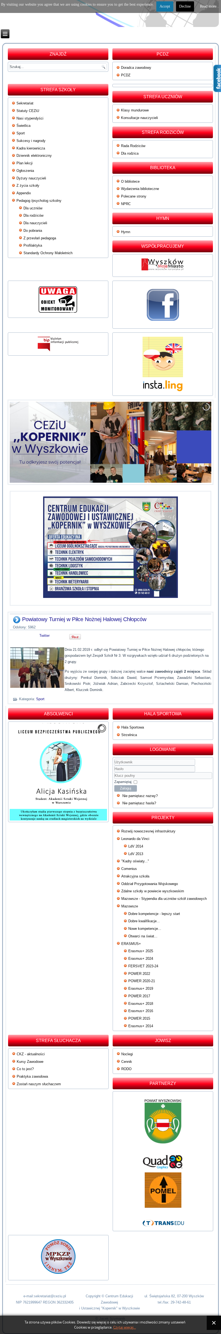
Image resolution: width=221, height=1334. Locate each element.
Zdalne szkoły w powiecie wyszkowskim (152, 891)
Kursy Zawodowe (30, 1062)
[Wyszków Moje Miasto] (163, 272)
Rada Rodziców (133, 146)
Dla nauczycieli (35, 223)
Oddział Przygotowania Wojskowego (149, 884)
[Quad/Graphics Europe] (163, 1162)
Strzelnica (129, 735)
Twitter (44, 636)
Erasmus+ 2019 (140, 988)
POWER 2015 (139, 1018)
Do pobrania (32, 231)
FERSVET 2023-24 (143, 966)
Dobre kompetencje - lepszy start (154, 914)
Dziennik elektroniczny (34, 156)
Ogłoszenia (25, 171)
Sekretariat (24, 103)
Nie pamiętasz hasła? (139, 803)
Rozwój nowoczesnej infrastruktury (148, 831)
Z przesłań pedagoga (39, 238)
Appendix (23, 193)
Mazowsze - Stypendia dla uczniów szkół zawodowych (164, 899)
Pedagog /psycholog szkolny (38, 201)
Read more (208, 6)
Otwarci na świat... (142, 936)
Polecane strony (133, 196)
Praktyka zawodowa (32, 1076)
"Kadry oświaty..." (135, 861)
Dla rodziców (33, 215)
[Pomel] (163, 1190)
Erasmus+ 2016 (140, 1011)
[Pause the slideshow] (194, 442)
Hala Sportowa (132, 727)
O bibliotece (130, 181)
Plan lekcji (24, 163)
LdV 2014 (135, 846)
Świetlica (23, 126)
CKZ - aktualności (31, 1054)
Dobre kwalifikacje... (144, 921)
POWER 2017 (139, 996)
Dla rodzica (130, 153)
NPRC (126, 204)
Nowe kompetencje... (144, 929)
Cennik (126, 1062)
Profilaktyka (32, 245)
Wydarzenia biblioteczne (140, 189)
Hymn (125, 232)
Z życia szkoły (27, 185)
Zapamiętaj (123, 782)
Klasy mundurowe (135, 110)
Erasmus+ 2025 (140, 951)
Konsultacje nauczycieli (139, 118)
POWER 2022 (139, 974)
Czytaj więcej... (124, 1327)
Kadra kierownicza (30, 148)
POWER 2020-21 (141, 981)
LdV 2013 (135, 854)
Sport (20, 133)
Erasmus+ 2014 (140, 1026)
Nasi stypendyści (29, 118)
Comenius (129, 869)
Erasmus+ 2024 (140, 959)
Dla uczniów (32, 208)
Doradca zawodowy (136, 68)
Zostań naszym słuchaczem (39, 1084)
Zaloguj (125, 788)
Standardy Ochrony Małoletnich (47, 253)
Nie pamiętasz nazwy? (140, 796)
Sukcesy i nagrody (31, 141)
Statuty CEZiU (27, 111)
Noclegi (127, 1054)
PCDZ (125, 75)
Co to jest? (25, 1069)
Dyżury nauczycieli (31, 178)
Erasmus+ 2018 (140, 1004)
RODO (126, 1069)
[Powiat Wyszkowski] (163, 1123)
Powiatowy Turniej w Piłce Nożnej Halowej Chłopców (84, 619)
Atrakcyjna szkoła (135, 876)
